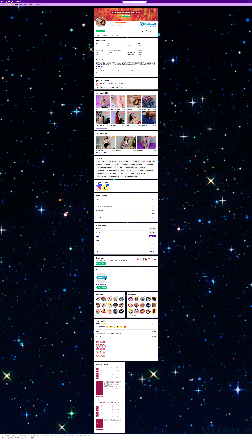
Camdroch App (38, 4)
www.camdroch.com (14, 435)
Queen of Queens (120, 83)
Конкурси (30, 4)
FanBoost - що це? (152, 26)
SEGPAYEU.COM (32, 435)
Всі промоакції (22, 4)
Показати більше (100, 66)
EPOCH (27, 435)
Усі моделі (3, 4)
